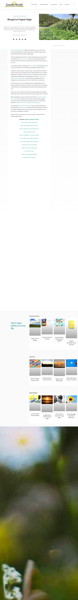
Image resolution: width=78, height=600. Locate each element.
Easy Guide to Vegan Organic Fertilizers (29, 141)
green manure (22, 105)
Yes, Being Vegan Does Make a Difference (71, 415)
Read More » (35, 342)
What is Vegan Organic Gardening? (29, 122)
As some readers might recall (17, 50)
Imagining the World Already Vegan (47, 416)
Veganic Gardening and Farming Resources (29, 128)
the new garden (33, 65)
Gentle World (16, 16)
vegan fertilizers (22, 107)
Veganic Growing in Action (29, 132)
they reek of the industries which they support (29, 102)
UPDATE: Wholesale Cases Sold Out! (71, 342)
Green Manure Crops (29, 151)
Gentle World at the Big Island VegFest (59, 339)
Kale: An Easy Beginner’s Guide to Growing (29, 135)
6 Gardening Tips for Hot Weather (29, 144)
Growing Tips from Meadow (29, 157)
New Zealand (23, 16)
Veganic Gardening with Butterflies (29, 154)
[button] (13, 39)
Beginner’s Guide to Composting (29, 148)
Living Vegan (54, 4)
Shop (61, 4)
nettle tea (28, 105)
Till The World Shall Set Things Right (59, 415)
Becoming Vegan (44, 4)
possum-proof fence (23, 58)
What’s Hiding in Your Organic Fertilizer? (29, 138)
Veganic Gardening (24, 125)
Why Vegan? (34, 4)
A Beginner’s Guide (33, 125)
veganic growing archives (32, 119)
